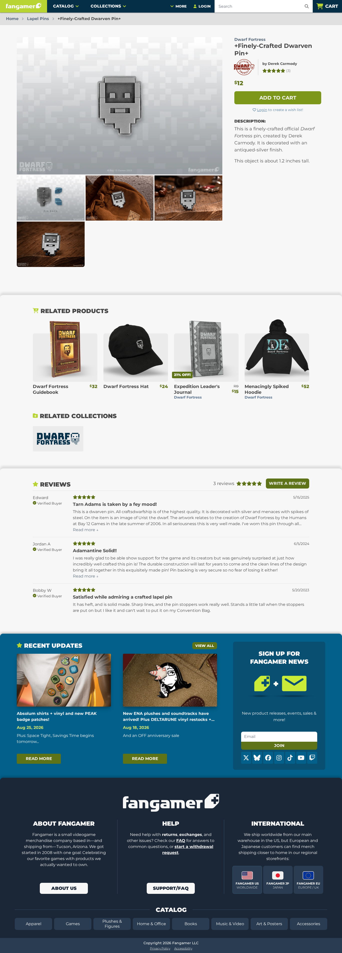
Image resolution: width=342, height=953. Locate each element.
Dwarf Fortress (250, 39)
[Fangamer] (23, 6)
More (181, 6)
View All (204, 645)
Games (73, 923)
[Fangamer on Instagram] (279, 758)
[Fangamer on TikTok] (290, 758)
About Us (64, 888)
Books (191, 923)
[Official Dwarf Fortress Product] (244, 67)
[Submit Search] (307, 6)
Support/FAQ (171, 888)
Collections (106, 6)
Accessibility (183, 948)
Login (262, 110)
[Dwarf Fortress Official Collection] (58, 438)
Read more (39, 758)
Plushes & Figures (112, 924)
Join (279, 745)
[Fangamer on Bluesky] (257, 758)
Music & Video (230, 923)
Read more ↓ (86, 529)
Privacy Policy (160, 948)
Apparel (33, 923)
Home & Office (151, 923)
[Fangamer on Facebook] (268, 758)
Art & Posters (269, 923)
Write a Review (287, 483)
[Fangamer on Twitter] (246, 758)
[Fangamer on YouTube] (301, 758)
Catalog (63, 6)
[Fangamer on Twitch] (312, 758)
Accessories (308, 923)
